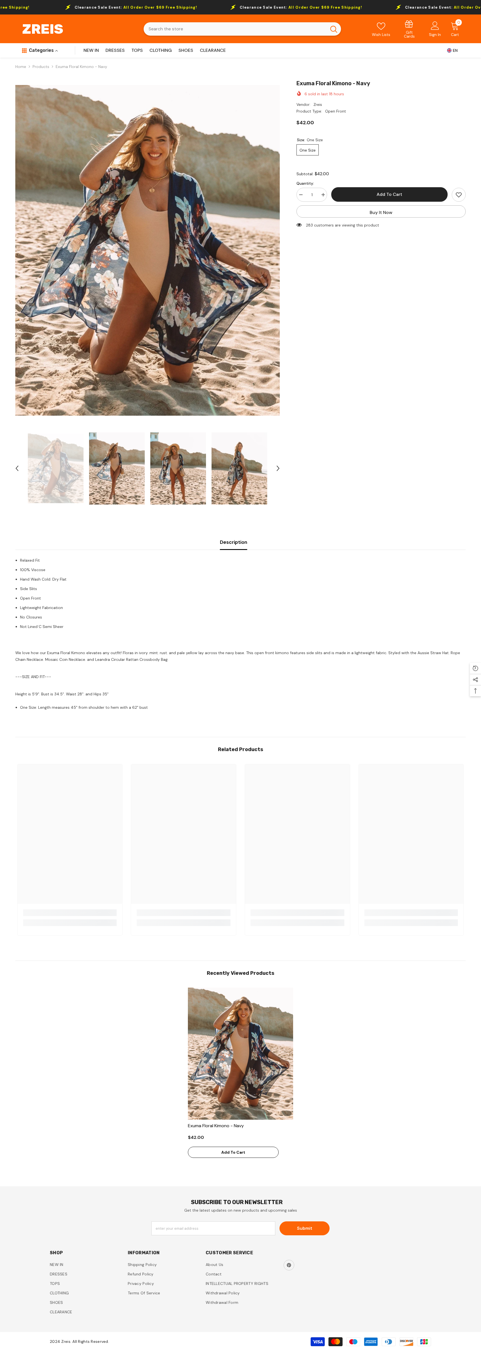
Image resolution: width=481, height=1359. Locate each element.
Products (41, 66)
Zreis (317, 104)
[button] (17, 468)
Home (20, 66)
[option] (147, 250)
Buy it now (381, 212)
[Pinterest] (289, 1265)
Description (233, 542)
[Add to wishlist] (459, 195)
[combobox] (235, 29)
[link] (409, 29)
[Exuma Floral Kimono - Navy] (240, 1054)
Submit (304, 1228)
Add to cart (389, 194)
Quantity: (305, 183)
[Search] (242, 29)
